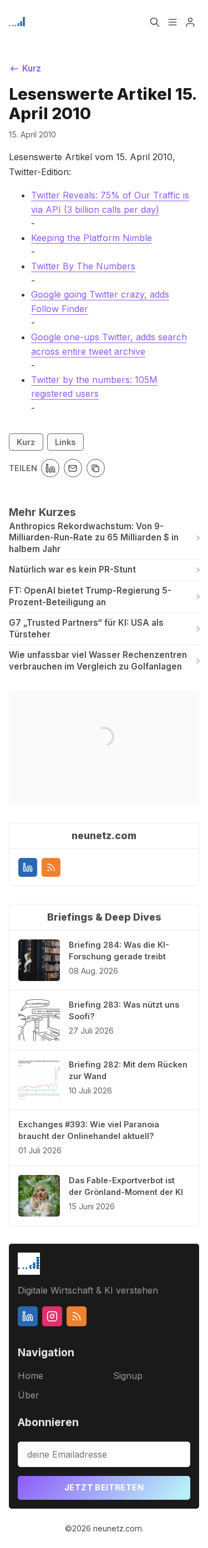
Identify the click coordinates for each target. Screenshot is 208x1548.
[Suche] (155, 22)
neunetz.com (117, 1528)
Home (30, 1375)
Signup (128, 1375)
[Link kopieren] (96, 468)
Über (28, 1395)
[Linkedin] (27, 867)
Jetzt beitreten (104, 1487)
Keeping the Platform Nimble (91, 237)
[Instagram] (52, 1316)
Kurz (26, 442)
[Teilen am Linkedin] (50, 468)
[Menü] (172, 22)
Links (65, 442)
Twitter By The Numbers (83, 266)
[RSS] (51, 867)
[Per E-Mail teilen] (73, 468)
